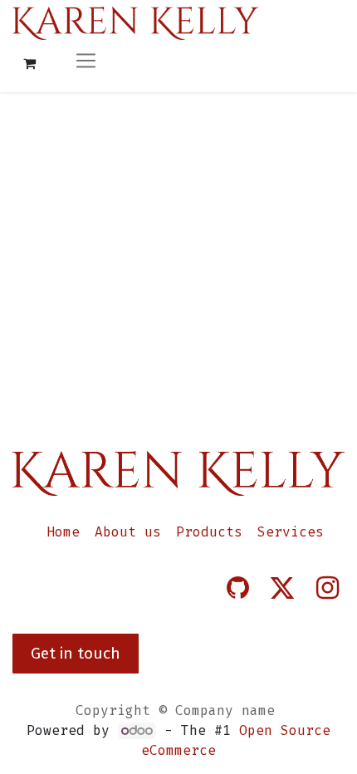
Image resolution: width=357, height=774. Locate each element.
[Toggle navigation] (86, 63)
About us (128, 532)
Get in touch (75, 653)
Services (290, 532)
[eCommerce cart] (29, 63)
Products (209, 532)
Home (63, 532)
